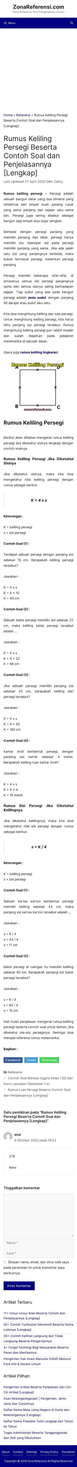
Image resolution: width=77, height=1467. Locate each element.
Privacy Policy (49, 1452)
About (5, 1452)
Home (8, 115)
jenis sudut (37, 297)
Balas (12, 1167)
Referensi (23, 115)
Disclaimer (68, 1452)
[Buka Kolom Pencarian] (71, 23)
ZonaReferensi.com (38, 7)
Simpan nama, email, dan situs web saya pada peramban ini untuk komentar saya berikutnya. (36, 1267)
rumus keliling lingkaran (38, 352)
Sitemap (32, 1452)
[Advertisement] (38, 68)
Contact (18, 1452)
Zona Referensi (37, 1461)
